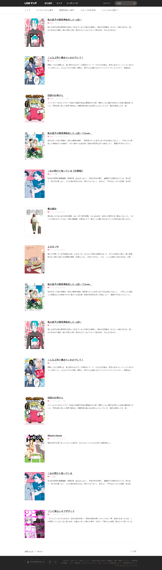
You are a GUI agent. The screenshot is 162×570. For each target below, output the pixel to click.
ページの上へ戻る (133, 551)
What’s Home (55, 435)
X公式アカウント (55, 562)
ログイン (107, 3)
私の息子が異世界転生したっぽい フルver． (70, 133)
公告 (99, 563)
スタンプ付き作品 (88, 10)
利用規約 (78, 563)
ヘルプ (71, 563)
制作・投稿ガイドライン (122, 560)
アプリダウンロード (36, 562)
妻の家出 (52, 209)
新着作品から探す (66, 10)
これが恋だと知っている (60, 473)
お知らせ (66, 560)
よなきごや (53, 246)
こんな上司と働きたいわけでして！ (66, 57)
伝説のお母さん (55, 95)
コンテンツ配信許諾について (112, 563)
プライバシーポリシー (89, 563)
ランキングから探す (44, 10)
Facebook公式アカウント (50, 562)
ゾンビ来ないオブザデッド (61, 511)
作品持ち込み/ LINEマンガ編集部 (102, 560)
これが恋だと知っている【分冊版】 (66, 171)
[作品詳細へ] (35, 32)
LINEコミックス (84, 560)
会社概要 (64, 563)
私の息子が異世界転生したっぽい (64, 19)
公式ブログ (74, 560)
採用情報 (134, 560)
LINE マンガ (31, 3)
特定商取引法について (130, 563)
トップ (27, 10)
